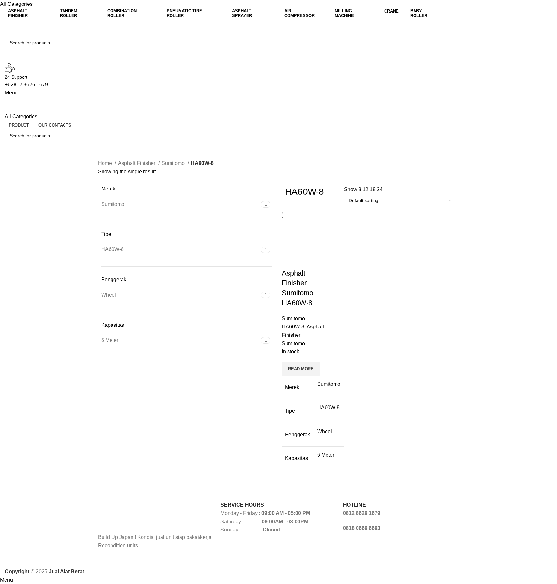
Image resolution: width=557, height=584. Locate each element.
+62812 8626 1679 (26, 84)
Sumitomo (173, 163)
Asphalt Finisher (137, 163)
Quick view (290, 260)
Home (105, 163)
